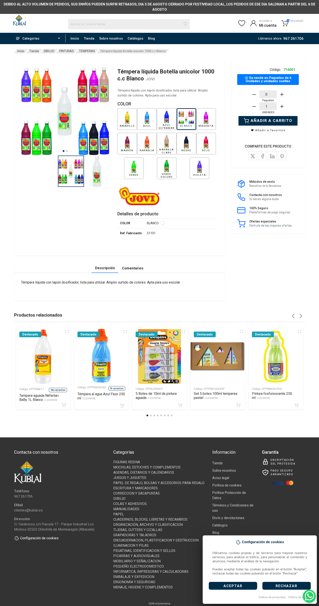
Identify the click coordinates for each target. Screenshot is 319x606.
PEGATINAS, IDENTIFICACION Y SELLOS (144, 551)
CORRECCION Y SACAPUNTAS (136, 493)
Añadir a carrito (271, 120)
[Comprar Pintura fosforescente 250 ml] (296, 405)
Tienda (89, 38)
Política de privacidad (272, 597)
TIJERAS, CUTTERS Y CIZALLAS (137, 530)
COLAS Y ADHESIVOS (130, 504)
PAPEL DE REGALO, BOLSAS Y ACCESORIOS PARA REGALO (158, 483)
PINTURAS (66, 51)
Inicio (75, 38)
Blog (151, 38)
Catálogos (135, 38)
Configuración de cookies (39, 538)
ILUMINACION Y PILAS (131, 545)
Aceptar (233, 586)
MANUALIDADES (126, 509)
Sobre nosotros (111, 38)
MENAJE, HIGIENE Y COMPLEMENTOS (143, 587)
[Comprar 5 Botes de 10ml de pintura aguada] (180, 405)
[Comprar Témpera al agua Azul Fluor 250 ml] (122, 406)
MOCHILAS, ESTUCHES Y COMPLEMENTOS (147, 467)
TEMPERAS (87, 51)
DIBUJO (49, 51)
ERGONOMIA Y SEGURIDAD (134, 582)
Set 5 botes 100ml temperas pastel (215, 396)
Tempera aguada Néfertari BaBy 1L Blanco (39, 397)
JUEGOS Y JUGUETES (129, 478)
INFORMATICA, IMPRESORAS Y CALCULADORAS (150, 571)
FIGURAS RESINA (126, 462)
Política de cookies (300, 597)
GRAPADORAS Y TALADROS (134, 535)
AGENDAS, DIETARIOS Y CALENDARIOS (143, 472)
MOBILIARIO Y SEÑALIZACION (137, 561)
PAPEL (118, 514)
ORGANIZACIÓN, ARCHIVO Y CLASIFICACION (148, 525)
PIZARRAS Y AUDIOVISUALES (136, 556)
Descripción (105, 268)
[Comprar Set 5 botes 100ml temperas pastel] (238, 405)
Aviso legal (220, 478)
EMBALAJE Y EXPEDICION (133, 577)
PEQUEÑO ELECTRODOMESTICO (138, 566)
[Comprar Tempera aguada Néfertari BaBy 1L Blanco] (64, 405)
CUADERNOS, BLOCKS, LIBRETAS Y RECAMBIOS (150, 519)
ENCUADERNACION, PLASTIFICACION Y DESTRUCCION (156, 540)
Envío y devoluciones (228, 518)
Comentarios (132, 268)
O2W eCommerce (159, 603)
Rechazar (286, 586)
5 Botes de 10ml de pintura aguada (156, 396)
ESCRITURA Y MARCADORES (135, 488)
